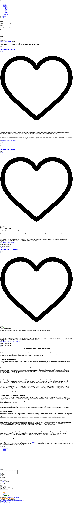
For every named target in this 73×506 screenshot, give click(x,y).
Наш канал (3, 501)
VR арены (6, 8)
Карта (4, 2)
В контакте (17, 497)
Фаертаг (6, 12)
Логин (1, 479)
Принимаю (2, 505)
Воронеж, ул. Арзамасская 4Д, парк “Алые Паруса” (10, 341)
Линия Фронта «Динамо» (8, 49)
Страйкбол (5, 5)
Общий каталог (5, 448)
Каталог (4, 493)
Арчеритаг (7, 9)
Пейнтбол (4, 4)
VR (3, 456)
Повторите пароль (3, 487)
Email (1, 488)
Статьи (4, 13)
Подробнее (2, 247)
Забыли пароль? (3, 481)
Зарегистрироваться (4, 489)
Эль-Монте (3, 16)
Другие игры (5, 6)
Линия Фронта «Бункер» (7, 149)
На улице (3, 33)
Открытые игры (5, 14)
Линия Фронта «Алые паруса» (9, 249)
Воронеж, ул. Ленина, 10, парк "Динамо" (8, 140)
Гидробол (6, 7)
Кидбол (6, 10)
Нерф (6, 11)
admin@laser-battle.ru (11, 497)
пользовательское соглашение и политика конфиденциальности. (12, 500)
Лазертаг (4, 3)
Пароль (1, 480)
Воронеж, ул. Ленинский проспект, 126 (8, 242)
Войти (8, 481)
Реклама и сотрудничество (5, 502)
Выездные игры (5, 34)
